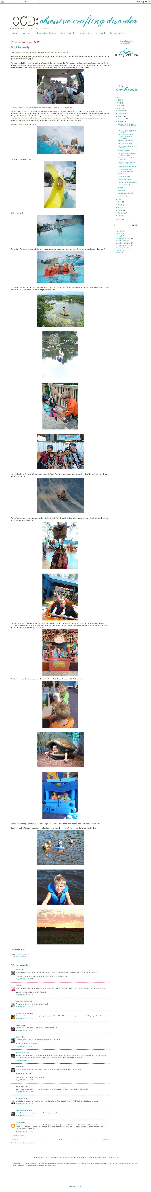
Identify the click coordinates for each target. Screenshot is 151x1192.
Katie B (18, 970)
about (26, 33)
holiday (18, 956)
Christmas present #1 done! (127, 167)
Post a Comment (19, 1135)
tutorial (118, 253)
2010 (118, 219)
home (15, 33)
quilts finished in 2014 (123, 248)
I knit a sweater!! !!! (124, 185)
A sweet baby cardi (124, 176)
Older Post (105, 1140)
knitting (118, 231)
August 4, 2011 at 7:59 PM (24, 1092)
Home (61, 1140)
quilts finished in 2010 (123, 238)
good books (122, 190)
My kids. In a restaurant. (125, 193)
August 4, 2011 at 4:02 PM (24, 1080)
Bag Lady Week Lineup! (125, 143)
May (119, 205)
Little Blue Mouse (22, 1110)
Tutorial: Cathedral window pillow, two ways (126, 154)
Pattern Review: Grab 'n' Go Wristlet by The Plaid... (127, 163)
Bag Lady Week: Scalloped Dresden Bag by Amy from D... (127, 125)
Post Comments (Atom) (27, 1143)
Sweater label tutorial (125, 179)
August (120, 121)
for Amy (120, 187)
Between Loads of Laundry (97, 1157)
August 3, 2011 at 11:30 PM (25, 979)
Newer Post (15, 1140)
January (121, 216)
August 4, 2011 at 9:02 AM (24, 1046)
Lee (17, 985)
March (120, 210)
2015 (118, 97)
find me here (116, 33)
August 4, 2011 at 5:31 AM (24, 1018)
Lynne (18, 1037)
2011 (118, 108)
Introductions (122, 174)
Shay (18, 1067)
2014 (118, 100)
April (120, 207)
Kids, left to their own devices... (128, 182)
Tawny (18, 1025)
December (121, 111)
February (121, 213)
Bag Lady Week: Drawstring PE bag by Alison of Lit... (128, 131)
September (122, 119)
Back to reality (122, 196)
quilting (118, 236)
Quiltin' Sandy (20, 1053)
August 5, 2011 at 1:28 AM (24, 1104)
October (121, 116)
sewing (118, 250)
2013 (118, 103)
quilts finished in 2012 (123, 243)
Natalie (18, 1122)
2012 (118, 105)
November (121, 113)
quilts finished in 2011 (123, 241)
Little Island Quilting (22, 1001)
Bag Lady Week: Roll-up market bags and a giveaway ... (126, 136)
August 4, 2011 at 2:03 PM (24, 1060)
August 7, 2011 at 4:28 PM (24, 1131)
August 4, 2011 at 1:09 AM (24, 995)
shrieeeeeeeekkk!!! (124, 151)
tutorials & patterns (45, 33)
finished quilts (68, 33)
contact (100, 33)
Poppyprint (19, 1098)
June (120, 202)
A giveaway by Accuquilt (125, 141)
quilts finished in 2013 (123, 245)
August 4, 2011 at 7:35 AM (24, 1030)
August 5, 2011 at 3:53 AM (24, 1115)
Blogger (79, 1186)
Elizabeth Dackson (22, 1013)
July (119, 199)
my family (23, 956)
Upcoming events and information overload (125, 170)
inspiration (85, 33)
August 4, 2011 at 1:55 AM (24, 1006)
